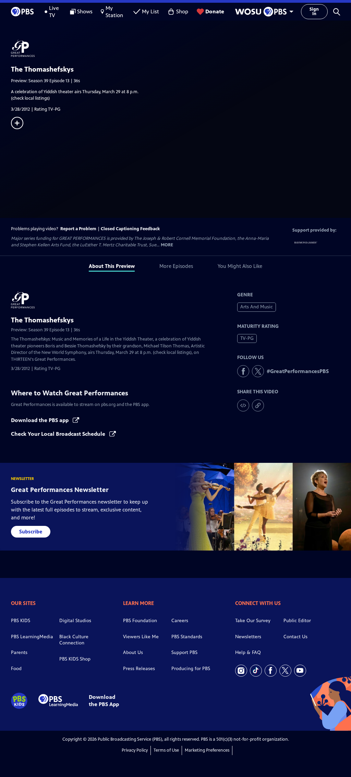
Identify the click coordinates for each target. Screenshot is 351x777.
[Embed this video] (243, 405)
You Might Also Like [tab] (240, 266)
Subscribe (30, 531)
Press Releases (139, 668)
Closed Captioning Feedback (130, 229)
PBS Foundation (140, 621)
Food (16, 668)
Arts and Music (256, 307)
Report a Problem (78, 229)
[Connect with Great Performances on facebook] (243, 371)
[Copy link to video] (258, 405)
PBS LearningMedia (32, 637)
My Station (114, 11)
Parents (19, 652)
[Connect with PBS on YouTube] (300, 671)
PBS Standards (186, 637)
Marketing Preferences (207, 750)
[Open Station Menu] (262, 12)
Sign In (314, 11)
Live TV (54, 11)
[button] (337, 12)
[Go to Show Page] (181, 48)
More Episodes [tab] (176, 266)
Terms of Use (166, 750)
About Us (133, 652)
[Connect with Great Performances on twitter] (258, 371)
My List (150, 11)
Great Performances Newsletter (60, 490)
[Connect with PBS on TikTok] (256, 671)
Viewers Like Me (141, 637)
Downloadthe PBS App (104, 700)
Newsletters (248, 637)
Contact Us (295, 637)
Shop (182, 11)
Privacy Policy (135, 750)
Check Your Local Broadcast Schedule (59, 434)
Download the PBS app (40, 420)
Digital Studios (75, 621)
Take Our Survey (252, 621)
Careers (179, 621)
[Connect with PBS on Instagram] (241, 671)
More (167, 245)
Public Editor (297, 621)
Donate (214, 11)
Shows (85, 11)
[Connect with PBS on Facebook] (271, 671)
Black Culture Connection (73, 640)
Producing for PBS (190, 668)
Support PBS (184, 652)
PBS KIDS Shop (74, 659)
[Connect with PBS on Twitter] (285, 671)
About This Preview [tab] (112, 266)
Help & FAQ (248, 652)
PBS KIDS (20, 621)
